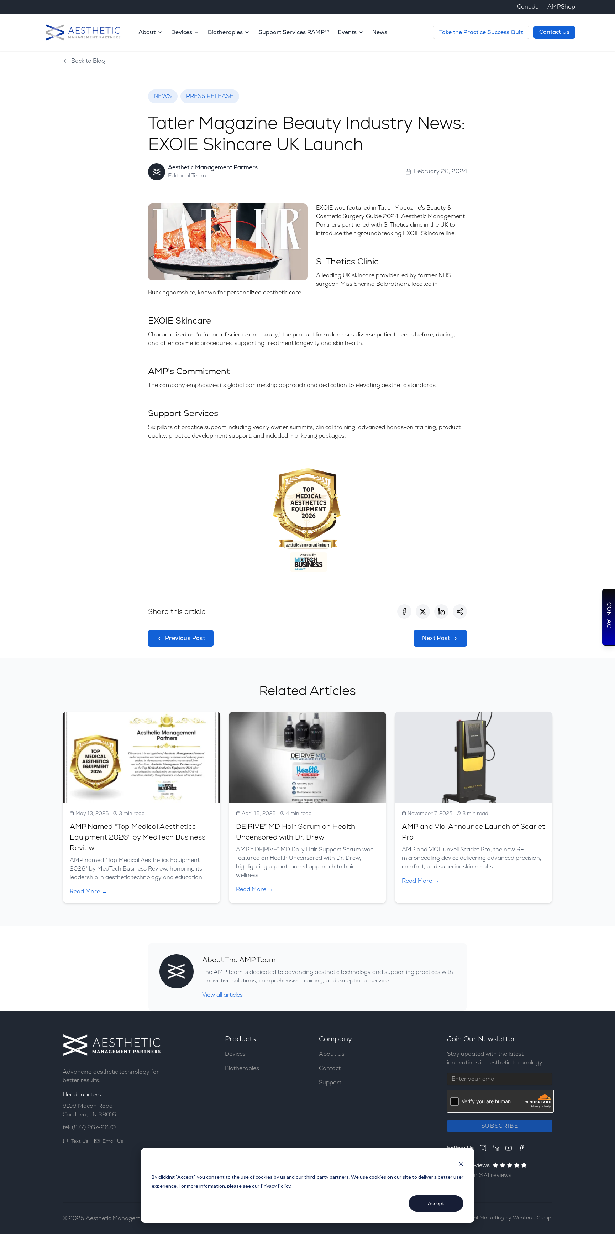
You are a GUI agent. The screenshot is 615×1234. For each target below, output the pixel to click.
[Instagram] (483, 1148)
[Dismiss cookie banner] (460, 1163)
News (379, 32)
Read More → (88, 891)
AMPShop (561, 6)
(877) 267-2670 (94, 1127)
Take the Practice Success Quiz (481, 32)
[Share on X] (423, 611)
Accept (436, 1203)
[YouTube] (508, 1148)
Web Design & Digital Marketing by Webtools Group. (490, 1217)
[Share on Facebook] (404, 611)
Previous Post (185, 638)
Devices (235, 1054)
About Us (332, 1054)
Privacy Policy (275, 1186)
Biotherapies (242, 1068)
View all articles (222, 994)
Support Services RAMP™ (293, 32)
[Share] (460, 611)
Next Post (436, 638)
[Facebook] (521, 1148)
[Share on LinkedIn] (441, 611)
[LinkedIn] (495, 1148)
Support (330, 1082)
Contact (330, 1068)
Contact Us (554, 32)
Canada (528, 6)
